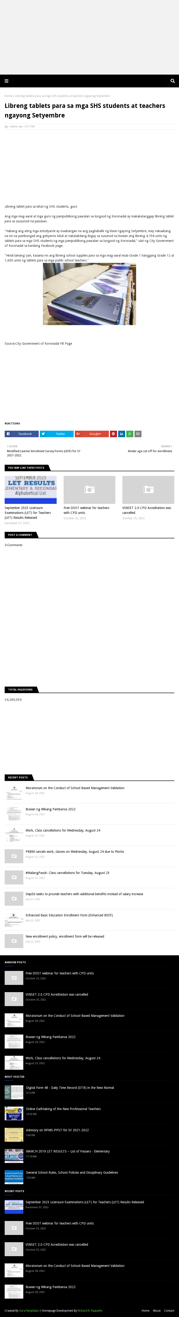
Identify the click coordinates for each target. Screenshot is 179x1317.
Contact (169, 1310)
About (157, 1310)
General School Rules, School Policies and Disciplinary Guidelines (72, 1172)
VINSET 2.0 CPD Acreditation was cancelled (146, 510)
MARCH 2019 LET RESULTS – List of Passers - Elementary (68, 1151)
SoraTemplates (29, 1310)
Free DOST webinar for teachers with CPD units (86, 510)
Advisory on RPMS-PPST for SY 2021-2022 (57, 1130)
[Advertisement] (89, 37)
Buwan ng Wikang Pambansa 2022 (51, 809)
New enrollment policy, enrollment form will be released (65, 936)
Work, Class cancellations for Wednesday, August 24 (63, 830)
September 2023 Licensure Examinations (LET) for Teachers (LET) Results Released (28, 512)
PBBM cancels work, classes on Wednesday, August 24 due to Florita (75, 851)
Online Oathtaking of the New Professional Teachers (63, 1109)
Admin (14, 126)
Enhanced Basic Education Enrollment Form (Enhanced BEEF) (69, 915)
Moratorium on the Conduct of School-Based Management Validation (75, 788)
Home (8, 96)
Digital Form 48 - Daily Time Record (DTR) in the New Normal (70, 1088)
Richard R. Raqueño (90, 1310)
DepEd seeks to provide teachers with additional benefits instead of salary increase (84, 894)
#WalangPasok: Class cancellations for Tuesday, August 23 (68, 873)
